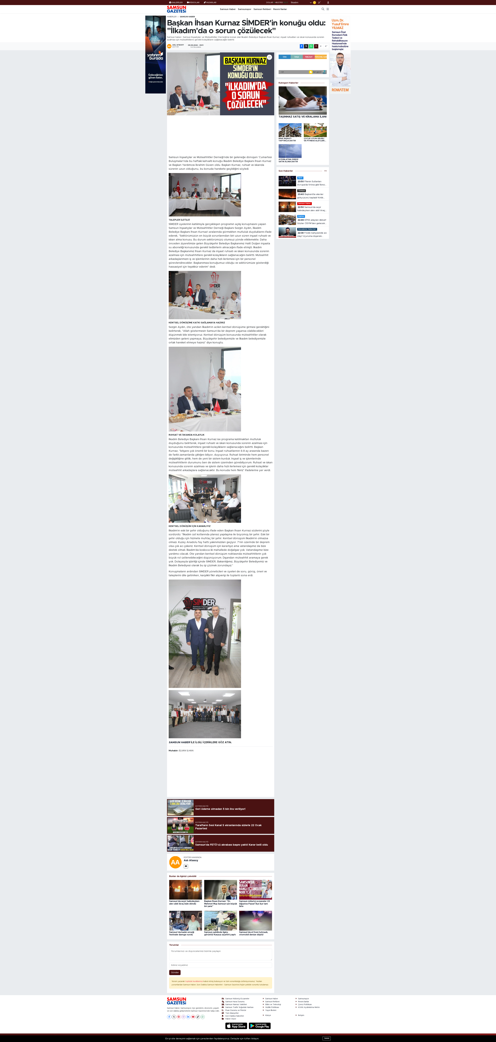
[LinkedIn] (188, 1017)
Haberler (172, 17)
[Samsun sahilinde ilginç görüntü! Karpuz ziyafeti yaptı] (220, 920)
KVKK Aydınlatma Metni (309, 1007)
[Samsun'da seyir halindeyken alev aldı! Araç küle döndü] (185, 889)
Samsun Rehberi (262, 9)
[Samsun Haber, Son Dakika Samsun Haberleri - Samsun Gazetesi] (176, 9)
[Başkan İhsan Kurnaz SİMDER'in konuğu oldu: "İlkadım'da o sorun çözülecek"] (220, 83)
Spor (300, 178)
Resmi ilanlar (303, 1002)
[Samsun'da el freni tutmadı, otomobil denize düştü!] (255, 920)
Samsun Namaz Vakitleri (236, 1004)
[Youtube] (193, 1017)
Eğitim (301, 216)
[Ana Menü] (328, 9)
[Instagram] (183, 1017)
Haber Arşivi (230, 1019)
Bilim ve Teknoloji (273, 1004)
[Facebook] (169, 1017)
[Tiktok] (198, 1017)
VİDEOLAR (194, 2)
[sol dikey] (155, 54)
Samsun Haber (228, 9)
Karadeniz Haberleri (307, 229)
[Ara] (323, 9)
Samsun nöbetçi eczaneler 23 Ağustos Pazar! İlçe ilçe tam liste (254, 903)
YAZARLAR (211, 2)
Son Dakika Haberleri (234, 1016)
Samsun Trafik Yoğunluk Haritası (239, 1007)
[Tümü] (325, 171)
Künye (268, 1015)
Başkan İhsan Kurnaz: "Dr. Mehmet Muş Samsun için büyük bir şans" (220, 903)
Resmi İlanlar (280, 9)
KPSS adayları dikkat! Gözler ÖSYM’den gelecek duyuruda (311, 222)
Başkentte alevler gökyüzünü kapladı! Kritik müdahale (310, 196)
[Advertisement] (221, 135)
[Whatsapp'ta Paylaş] (311, 46)
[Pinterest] (179, 1017)
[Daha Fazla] (316, 46)
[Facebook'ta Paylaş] (301, 46)
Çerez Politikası (305, 1004)
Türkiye (301, 191)
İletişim (301, 1015)
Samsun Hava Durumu (235, 1002)
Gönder (175, 972)
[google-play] (259, 1026)
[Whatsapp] (202, 1017)
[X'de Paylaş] (306, 46)
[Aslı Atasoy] (175, 862)
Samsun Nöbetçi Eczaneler (237, 999)
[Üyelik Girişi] (327, 2)
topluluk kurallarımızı (194, 981)
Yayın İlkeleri (270, 1010)
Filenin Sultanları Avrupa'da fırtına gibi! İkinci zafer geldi (311, 183)
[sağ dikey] (340, 54)
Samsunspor (244, 9)
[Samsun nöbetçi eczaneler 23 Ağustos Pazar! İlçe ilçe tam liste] (255, 889)
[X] (174, 1017)
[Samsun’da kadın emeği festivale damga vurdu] (185, 920)
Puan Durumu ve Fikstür (235, 1010)
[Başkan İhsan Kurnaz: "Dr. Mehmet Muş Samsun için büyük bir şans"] (220, 889)
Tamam (326, 1038)
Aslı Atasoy (191, 860)
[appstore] (236, 1026)
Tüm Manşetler (232, 1013)
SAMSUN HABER (179, 742)
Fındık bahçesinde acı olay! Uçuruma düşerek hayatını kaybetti (312, 235)
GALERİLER (177, 2)
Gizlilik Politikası (272, 1007)
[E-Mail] (186, 866)
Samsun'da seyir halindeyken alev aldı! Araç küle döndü (311, 209)
